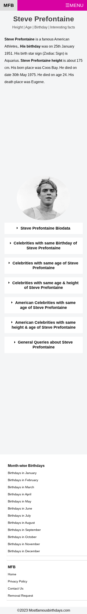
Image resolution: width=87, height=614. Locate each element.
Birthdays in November (24, 544)
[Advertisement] (43, 132)
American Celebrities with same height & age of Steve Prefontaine (44, 325)
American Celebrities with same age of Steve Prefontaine (45, 305)
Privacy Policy (17, 581)
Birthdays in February (23, 480)
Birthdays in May (19, 501)
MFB (9, 5)
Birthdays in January (22, 473)
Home (12, 574)
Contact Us (15, 588)
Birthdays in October (22, 537)
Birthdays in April (19, 494)
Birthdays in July (19, 515)
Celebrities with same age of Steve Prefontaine (45, 265)
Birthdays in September (24, 530)
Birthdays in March (21, 487)
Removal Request (20, 595)
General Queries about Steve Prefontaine (45, 344)
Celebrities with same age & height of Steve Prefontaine (45, 285)
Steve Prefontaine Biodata (45, 228)
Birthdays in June (20, 508)
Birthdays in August (21, 522)
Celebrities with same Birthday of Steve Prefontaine (45, 245)
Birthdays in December (24, 551)
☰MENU (74, 5)
